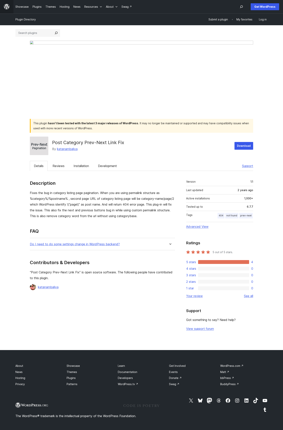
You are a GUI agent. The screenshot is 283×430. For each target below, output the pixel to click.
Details (39, 166)
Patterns (72, 384)
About (19, 365)
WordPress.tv (128, 384)
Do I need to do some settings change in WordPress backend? (75, 244)
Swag (174, 384)
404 (221, 215)
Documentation (127, 372)
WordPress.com (232, 365)
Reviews (58, 166)
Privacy (20, 384)
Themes (72, 372)
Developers (125, 378)
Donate (175, 378)
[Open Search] (241, 6)
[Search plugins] (56, 33)
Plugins (71, 378)
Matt (224, 372)
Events (173, 372)
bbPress (227, 378)
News (19, 372)
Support (247, 166)
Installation (81, 166)
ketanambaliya (67, 149)
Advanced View (197, 226)
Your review (194, 296)
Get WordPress (264, 6)
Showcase (73, 365)
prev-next (246, 215)
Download (244, 145)
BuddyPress (229, 384)
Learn (121, 365)
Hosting (20, 378)
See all (248, 296)
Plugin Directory (25, 19)
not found (231, 215)
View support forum (200, 329)
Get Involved (177, 365)
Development (107, 166)
